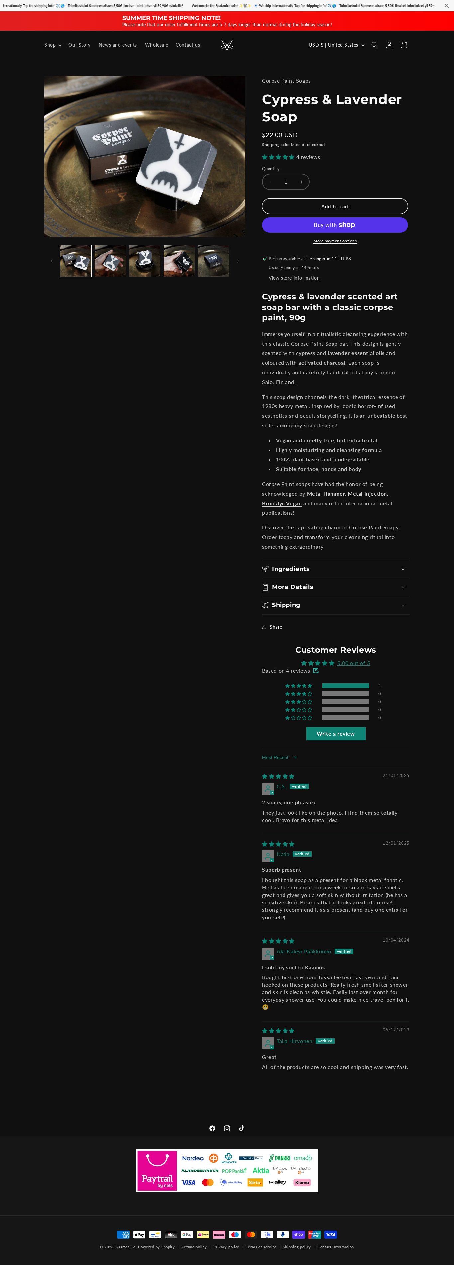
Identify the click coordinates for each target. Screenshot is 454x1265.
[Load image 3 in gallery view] (144, 260)
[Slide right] (238, 261)
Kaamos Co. (126, 1247)
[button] (52, 45)
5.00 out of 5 (353, 663)
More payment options (335, 240)
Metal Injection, (367, 493)
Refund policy (194, 1247)
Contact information (336, 1247)
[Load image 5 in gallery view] (213, 260)
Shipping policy (297, 1247)
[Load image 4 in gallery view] (179, 260)
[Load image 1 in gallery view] (75, 260)
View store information (294, 278)
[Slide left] (51, 261)
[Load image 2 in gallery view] (110, 260)
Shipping (271, 144)
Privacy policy (226, 1247)
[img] (278, 776)
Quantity (271, 168)
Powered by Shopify (156, 1247)
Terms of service (261, 1247)
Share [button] (276, 627)
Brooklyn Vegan (282, 503)
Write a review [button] (336, 733)
